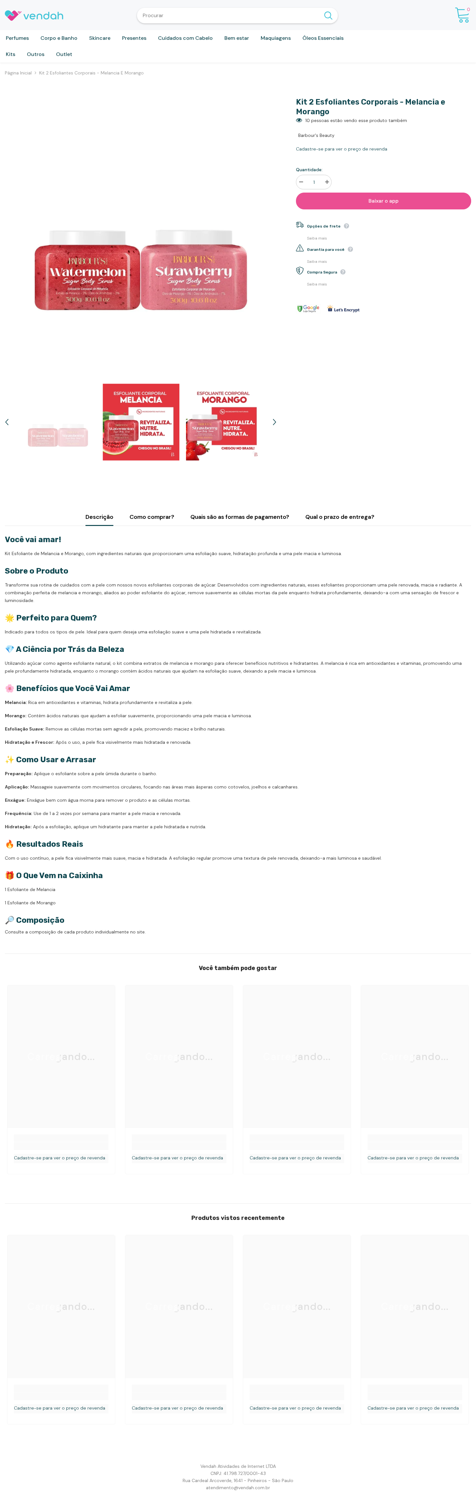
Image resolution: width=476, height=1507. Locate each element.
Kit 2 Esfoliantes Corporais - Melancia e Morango (370, 106)
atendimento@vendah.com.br (238, 1487)
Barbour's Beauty (316, 135)
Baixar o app (383, 200)
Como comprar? (152, 517)
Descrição (99, 517)
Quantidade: (309, 170)
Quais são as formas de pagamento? (239, 517)
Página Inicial (18, 73)
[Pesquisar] (237, 15)
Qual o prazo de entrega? (339, 517)
